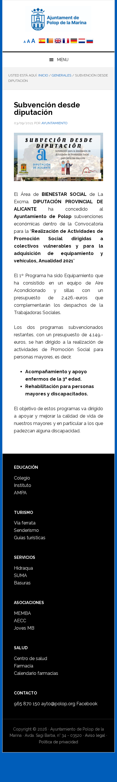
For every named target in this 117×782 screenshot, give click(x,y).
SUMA (20, 575)
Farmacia (23, 666)
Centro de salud (30, 658)
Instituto (22, 485)
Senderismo (26, 530)
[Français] (65, 41)
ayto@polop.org (58, 703)
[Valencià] (50, 41)
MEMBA (22, 613)
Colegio (22, 478)
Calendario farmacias (36, 673)
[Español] (42, 41)
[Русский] (89, 41)
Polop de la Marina (58, 19)
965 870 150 (27, 703)
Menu (62, 59)
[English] (58, 41)
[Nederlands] (82, 41)
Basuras (22, 583)
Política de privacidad (58, 742)
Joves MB (24, 628)
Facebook (86, 703)
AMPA (20, 492)
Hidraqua (23, 568)
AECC (20, 620)
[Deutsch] (73, 41)
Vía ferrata (24, 523)
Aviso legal (95, 735)
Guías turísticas (29, 537)
